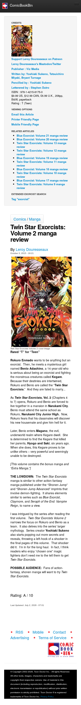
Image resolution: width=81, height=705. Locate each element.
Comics (20, 219)
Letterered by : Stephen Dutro (30, 88)
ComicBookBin (20, 5)
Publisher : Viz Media (25, 69)
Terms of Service (52, 637)
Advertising (19, 637)
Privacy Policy (47, 696)
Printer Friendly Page (25, 119)
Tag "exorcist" (20, 199)
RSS (19, 632)
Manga (34, 219)
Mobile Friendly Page (25, 124)
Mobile (38, 632)
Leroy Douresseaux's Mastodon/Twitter (36, 64)
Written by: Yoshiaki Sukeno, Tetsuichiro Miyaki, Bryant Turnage (37, 76)
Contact (59, 632)
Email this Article (22, 114)
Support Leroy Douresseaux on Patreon (36, 59)
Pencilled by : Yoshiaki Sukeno (31, 83)
